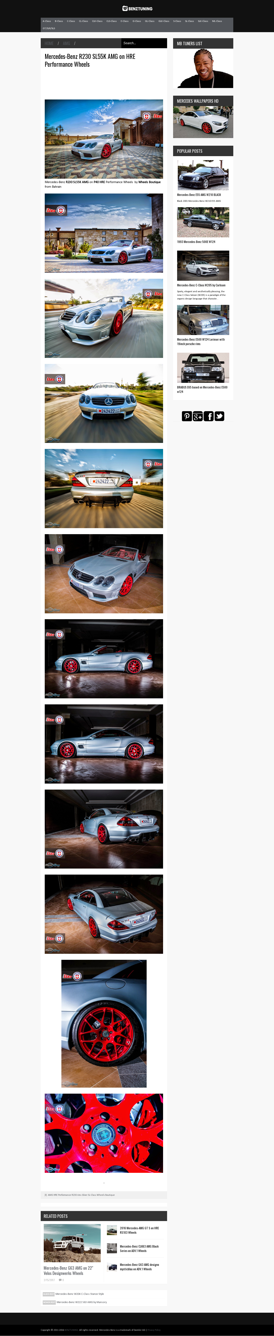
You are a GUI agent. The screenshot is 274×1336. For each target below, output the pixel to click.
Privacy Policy (153, 1330)
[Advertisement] (105, 83)
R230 (74, 1195)
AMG (66, 43)
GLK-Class (163, 21)
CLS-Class (112, 21)
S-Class (177, 21)
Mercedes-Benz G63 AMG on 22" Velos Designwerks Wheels (68, 1270)
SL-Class (189, 21)
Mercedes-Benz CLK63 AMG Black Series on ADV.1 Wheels (139, 1248)
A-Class (47, 21)
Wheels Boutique (106, 1195)
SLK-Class (203, 21)
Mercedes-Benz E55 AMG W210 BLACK (199, 194)
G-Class (137, 21)
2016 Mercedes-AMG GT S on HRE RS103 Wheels (139, 1230)
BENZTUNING (71, 1330)
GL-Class (149, 21)
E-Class (125, 21)
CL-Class (83, 21)
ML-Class (217, 21)
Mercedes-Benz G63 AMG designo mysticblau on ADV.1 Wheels (139, 1266)
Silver (84, 1195)
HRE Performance (62, 1195)
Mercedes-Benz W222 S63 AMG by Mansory (82, 1302)
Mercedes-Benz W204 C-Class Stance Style (80, 1294)
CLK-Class (97, 21)
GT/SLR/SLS (49, 28)
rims (79, 1195)
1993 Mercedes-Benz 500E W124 (196, 241)
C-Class (71, 21)
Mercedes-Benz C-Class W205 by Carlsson (201, 285)
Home (49, 43)
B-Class (59, 21)
